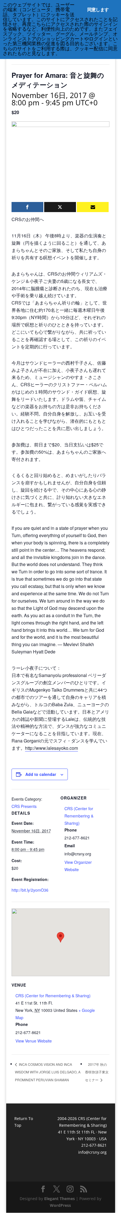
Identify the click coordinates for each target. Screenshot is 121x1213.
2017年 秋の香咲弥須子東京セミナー (97, 1072)
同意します (98, 9)
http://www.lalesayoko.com (51, 748)
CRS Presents (24, 806)
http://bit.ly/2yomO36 (30, 890)
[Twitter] (60, 207)
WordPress (60, 1205)
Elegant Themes (59, 1198)
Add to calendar (40, 774)
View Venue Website (33, 1041)
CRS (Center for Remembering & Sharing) (78, 816)
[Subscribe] (93, 207)
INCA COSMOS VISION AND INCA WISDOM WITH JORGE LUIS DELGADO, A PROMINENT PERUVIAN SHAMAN (47, 1072)
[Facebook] (27, 207)
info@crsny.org (92, 1152)
